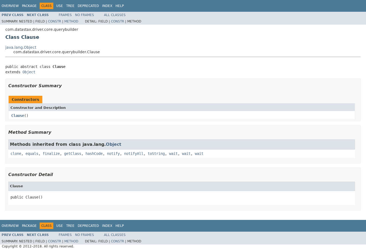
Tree (70, 6)
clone (15, 153)
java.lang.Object (20, 47)
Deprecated (88, 6)
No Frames (84, 15)
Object (29, 72)
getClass (72, 153)
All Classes (115, 15)
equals (31, 153)
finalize (51, 153)
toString (156, 153)
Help (119, 6)
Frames (65, 15)
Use (59, 6)
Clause (17, 115)
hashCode (94, 153)
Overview (10, 6)
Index (107, 6)
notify (113, 153)
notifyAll (133, 153)
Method (71, 21)
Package (29, 6)
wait (173, 153)
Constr (54, 21)
